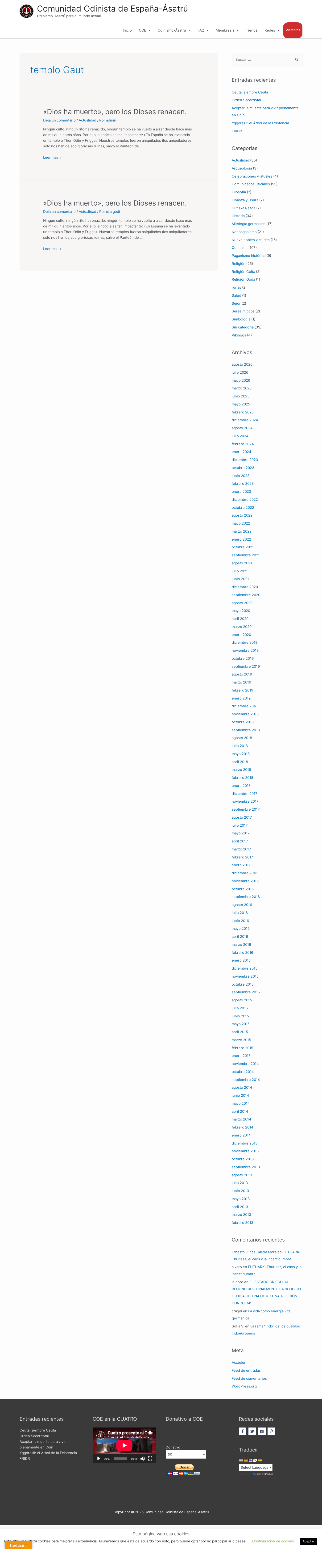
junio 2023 (241, 475)
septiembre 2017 (246, 809)
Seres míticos (243, 311)
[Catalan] (246, 1460)
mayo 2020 (241, 610)
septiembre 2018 (246, 730)
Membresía (225, 30)
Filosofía (239, 192)
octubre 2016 (243, 889)
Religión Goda (243, 279)
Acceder (239, 1362)
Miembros (292, 30)
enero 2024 (241, 451)
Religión (238, 263)
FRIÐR (237, 131)
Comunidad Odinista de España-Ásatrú (112, 8)
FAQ (201, 30)
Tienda (251, 30)
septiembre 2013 (246, 1167)
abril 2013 (240, 1207)
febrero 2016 (242, 952)
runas (236, 287)
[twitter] (252, 1431)
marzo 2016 (241, 944)
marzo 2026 (242, 388)
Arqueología (242, 168)
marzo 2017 (241, 849)
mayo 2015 (241, 1024)
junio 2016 (240, 920)
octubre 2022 (243, 507)
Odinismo (240, 247)
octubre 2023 (243, 467)
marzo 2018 (241, 769)
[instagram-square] (262, 1431)
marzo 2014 (241, 1119)
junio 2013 (240, 1191)
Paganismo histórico (249, 255)
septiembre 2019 (246, 666)
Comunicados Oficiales (251, 184)
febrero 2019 (242, 690)
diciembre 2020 (245, 587)
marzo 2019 (241, 682)
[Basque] (241, 1460)
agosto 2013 (242, 1175)
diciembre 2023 (245, 459)
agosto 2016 (242, 904)
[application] (124, 1445)
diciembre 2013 (245, 1143)
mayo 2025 (241, 404)
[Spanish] (260, 1460)
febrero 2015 (242, 1048)
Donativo (173, 1447)
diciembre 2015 (244, 968)
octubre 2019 (243, 658)
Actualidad (87, 120)
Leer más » (52, 157)
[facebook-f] (243, 1431)
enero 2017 (241, 865)
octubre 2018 (243, 722)
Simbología (241, 319)
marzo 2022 (242, 531)
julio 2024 (240, 436)
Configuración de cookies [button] (273, 1541)
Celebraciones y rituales (252, 176)
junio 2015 (240, 1016)
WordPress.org (244, 1386)
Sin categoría (243, 327)
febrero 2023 (243, 483)
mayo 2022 (241, 523)
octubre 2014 (243, 1071)
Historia (238, 216)
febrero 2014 (242, 1127)
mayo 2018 (241, 754)
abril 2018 (240, 762)
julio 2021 (240, 571)
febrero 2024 (243, 444)
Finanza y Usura (245, 200)
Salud (236, 295)
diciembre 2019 (244, 642)
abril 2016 (240, 936)
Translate (267, 1473)
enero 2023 (241, 491)
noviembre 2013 (245, 1151)
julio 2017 (240, 825)
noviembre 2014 (245, 1063)
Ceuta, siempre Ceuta (250, 92)
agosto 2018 (242, 738)
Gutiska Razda (243, 208)
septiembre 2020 (246, 595)
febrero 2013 (242, 1222)
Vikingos (239, 335)
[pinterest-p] (272, 1431)
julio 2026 (240, 372)
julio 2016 (240, 912)
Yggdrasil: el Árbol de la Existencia (260, 123)
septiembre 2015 (246, 992)
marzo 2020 (242, 626)
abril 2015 (240, 1032)
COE (142, 30)
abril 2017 (240, 841)
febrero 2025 (243, 412)
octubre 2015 (243, 984)
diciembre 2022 (245, 499)
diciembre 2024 (245, 420)
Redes (269, 30)
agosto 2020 (242, 603)
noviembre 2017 (245, 801)
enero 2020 (241, 634)
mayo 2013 (241, 1199)
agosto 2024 (242, 428)
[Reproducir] (98, 1458)
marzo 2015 (241, 1040)
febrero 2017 (242, 857)
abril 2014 (240, 1111)
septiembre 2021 (246, 555)
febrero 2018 (242, 777)
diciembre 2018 (244, 706)
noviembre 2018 (245, 714)
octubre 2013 (243, 1159)
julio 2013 (240, 1183)
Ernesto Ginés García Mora (254, 1252)
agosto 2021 (242, 563)
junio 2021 (240, 579)
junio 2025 (240, 396)
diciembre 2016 (244, 873)
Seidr (236, 303)
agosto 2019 (242, 674)
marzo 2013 (241, 1214)
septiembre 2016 (246, 896)
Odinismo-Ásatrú (172, 30)
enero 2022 (241, 539)
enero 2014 (241, 1135)
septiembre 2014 (246, 1079)
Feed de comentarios (249, 1378)
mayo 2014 (241, 1103)
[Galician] (255, 1460)
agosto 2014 (242, 1087)
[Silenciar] (142, 1458)
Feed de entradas (246, 1370)
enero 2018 (241, 785)
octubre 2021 (243, 547)
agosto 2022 (242, 515)
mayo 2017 (241, 833)
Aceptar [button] (308, 1541)
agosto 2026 (242, 364)
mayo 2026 (241, 380)
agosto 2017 (242, 817)
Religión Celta (243, 271)
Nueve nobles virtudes (251, 240)
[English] (250, 1460)
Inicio (127, 30)
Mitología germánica (248, 224)
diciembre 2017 (244, 793)
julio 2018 (240, 746)
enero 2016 (241, 960)
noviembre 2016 (245, 881)
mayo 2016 (241, 928)
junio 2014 (240, 1095)
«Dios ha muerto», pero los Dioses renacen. (115, 111)
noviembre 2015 (245, 976)
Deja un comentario (59, 120)
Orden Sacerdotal (246, 100)
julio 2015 (240, 1008)
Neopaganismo (244, 232)
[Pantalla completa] (150, 1458)
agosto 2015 (242, 1000)
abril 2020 (240, 618)
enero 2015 (241, 1055)
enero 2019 (241, 698)
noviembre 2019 (245, 650)
